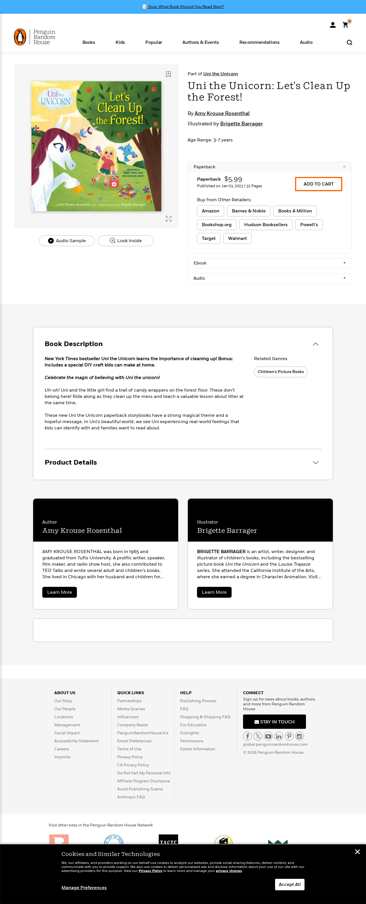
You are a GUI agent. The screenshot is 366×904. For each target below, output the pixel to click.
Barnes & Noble (249, 211)
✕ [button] (357, 852)
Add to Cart (319, 184)
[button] (88, 42)
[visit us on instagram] (299, 736)
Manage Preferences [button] (84, 887)
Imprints (62, 757)
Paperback (270, 167)
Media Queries (131, 709)
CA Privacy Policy (133, 765)
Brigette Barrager (241, 124)
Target (209, 238)
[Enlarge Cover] (169, 219)
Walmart (237, 238)
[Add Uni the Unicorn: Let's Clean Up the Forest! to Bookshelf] (168, 74)
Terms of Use (129, 749)
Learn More (62, 593)
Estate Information (197, 749)
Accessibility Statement (76, 741)
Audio (270, 278)
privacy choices (229, 871)
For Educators (193, 725)
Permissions (191, 741)
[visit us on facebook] (247, 736)
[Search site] (349, 42)
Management (67, 725)
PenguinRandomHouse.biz (142, 733)
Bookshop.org (217, 225)
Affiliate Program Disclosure (143, 781)
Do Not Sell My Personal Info (144, 773)
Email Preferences (134, 741)
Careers (61, 749)
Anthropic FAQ (131, 797)
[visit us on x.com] (257, 736)
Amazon (210, 211)
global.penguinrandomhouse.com (275, 744)
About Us (64, 693)
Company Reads (132, 725)
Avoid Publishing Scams (140, 789)
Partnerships (129, 701)
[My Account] (333, 23)
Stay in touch (277, 722)
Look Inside (129, 241)
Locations (63, 717)
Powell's (309, 225)
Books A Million (295, 211)
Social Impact (67, 733)
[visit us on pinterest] (289, 736)
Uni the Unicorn (220, 74)
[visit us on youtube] (268, 736)
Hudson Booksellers (266, 225)
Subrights (189, 733)
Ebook (270, 263)
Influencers (128, 717)
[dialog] (183, 874)
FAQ (184, 709)
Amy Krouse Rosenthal (222, 113)
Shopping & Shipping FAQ (205, 717)
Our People (64, 709)
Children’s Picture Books (281, 371)
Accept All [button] (290, 884)
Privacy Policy (130, 757)
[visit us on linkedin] (278, 736)
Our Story (63, 701)
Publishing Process (198, 701)
